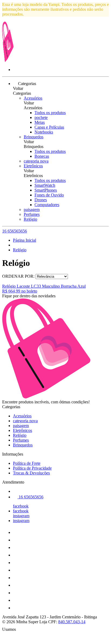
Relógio (30, 219)
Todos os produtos (50, 112)
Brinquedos (33, 137)
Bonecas (41, 156)
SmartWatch (44, 185)
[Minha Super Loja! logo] (22, 60)
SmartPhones (45, 190)
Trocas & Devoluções (31, 473)
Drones (40, 200)
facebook (21, 506)
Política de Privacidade (32, 468)
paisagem (32, 209)
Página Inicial (24, 240)
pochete (41, 117)
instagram (21, 515)
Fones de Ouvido (49, 195)
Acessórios (33, 98)
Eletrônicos (33, 166)
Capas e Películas (49, 127)
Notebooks (43, 132)
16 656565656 (14, 231)
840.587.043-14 (71, 621)
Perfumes (32, 214)
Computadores (46, 204)
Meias (39, 122)
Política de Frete (26, 463)
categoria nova (36, 161)
